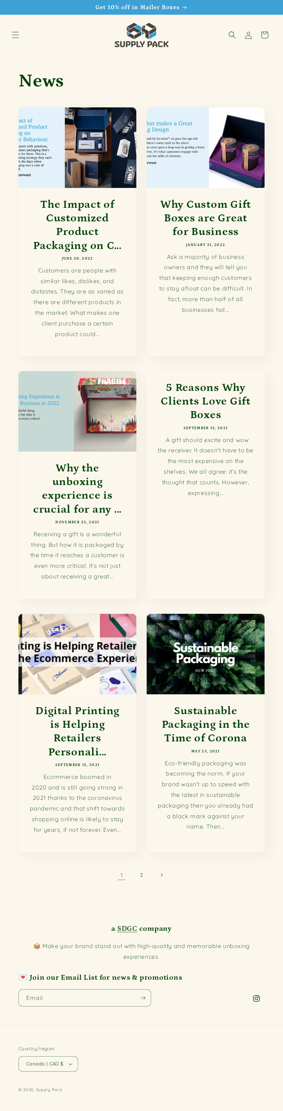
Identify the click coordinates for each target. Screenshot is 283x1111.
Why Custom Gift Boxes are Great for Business (205, 218)
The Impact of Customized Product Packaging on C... (77, 225)
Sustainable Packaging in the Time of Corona (206, 724)
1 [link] (121, 875)
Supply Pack (49, 1089)
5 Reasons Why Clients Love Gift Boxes (206, 401)
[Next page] (161, 875)
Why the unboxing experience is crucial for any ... (77, 489)
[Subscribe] (142, 998)
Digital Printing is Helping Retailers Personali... (77, 731)
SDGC (127, 929)
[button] (15, 35)
